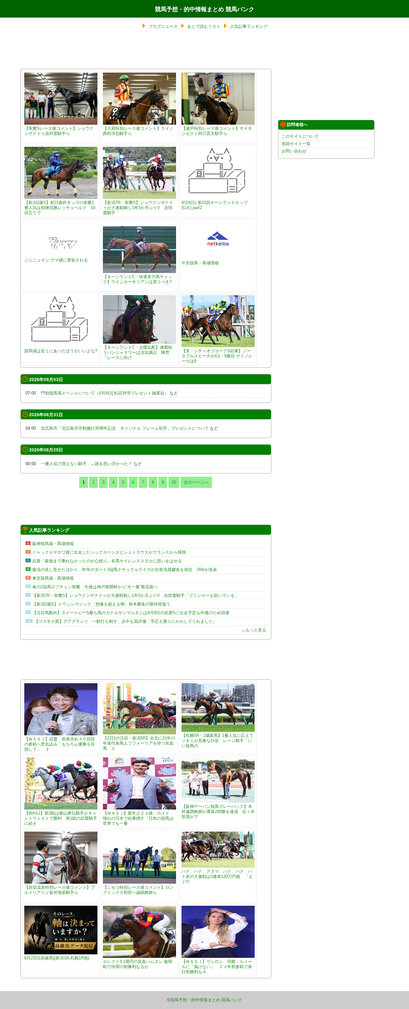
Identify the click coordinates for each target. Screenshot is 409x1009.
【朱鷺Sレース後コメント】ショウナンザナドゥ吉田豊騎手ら (59, 131)
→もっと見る (253, 630)
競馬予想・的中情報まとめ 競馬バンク (204, 9)
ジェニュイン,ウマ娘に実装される (56, 260)
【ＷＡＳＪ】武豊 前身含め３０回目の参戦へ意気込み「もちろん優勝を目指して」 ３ (59, 744)
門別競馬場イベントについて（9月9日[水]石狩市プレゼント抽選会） (104, 393)
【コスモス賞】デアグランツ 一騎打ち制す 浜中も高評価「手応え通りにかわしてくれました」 (125, 621)
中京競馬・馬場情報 (200, 263)
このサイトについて (300, 136)
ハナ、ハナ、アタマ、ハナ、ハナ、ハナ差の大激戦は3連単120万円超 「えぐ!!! (217, 876)
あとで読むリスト (203, 26)
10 (174, 482)
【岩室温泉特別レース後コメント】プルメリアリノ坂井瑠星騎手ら (59, 890)
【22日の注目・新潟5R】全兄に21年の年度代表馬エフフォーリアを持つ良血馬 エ (139, 743)
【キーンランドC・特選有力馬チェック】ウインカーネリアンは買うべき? (137, 279)
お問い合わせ (294, 151)
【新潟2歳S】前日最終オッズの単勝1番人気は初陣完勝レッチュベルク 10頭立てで (59, 207)
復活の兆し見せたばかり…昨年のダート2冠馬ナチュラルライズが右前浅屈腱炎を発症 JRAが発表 (124, 569)
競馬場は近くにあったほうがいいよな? (60, 350)
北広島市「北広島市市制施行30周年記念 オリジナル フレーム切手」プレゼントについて (125, 428)
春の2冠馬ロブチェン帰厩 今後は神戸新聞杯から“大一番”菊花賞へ (95, 586)
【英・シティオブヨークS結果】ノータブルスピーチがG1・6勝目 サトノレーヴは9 (217, 356)
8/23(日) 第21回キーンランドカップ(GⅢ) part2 (214, 205)
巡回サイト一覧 (296, 143)
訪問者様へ (297, 124)
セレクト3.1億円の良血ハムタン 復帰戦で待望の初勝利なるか (137, 964)
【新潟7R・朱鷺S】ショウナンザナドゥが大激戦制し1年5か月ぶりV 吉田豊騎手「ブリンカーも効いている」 (135, 595)
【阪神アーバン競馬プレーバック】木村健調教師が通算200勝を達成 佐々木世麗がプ (218, 811)
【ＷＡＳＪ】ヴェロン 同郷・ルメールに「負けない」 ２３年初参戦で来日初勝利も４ (216, 966)
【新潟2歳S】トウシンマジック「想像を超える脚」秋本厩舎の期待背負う (101, 604)
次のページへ (196, 482)
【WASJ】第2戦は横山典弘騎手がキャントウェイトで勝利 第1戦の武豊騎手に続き (60, 818)
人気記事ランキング (248, 26)
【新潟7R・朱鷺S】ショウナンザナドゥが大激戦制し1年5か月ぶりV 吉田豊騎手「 (138, 207)
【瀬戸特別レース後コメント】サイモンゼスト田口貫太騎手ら (216, 131)
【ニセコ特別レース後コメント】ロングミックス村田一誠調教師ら (138, 890)
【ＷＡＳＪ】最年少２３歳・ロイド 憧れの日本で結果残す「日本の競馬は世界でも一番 (138, 818)
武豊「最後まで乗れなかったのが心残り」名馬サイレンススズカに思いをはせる (107, 561)
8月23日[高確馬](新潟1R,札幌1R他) (56, 958)
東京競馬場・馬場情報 (53, 578)
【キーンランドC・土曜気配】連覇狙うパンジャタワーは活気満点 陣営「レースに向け (137, 352)
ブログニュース (163, 26)
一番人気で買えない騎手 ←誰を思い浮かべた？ (86, 463)
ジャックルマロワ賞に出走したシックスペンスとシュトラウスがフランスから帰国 (109, 552)
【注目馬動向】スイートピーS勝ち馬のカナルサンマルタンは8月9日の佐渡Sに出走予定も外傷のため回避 (130, 612)
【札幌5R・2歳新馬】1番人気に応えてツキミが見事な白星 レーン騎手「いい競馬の (217, 740)
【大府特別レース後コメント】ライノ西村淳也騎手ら (138, 131)
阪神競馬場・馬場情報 (53, 543)
